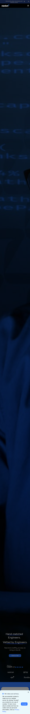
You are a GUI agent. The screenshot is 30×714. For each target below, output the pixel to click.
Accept (24, 704)
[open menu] (28, 6)
